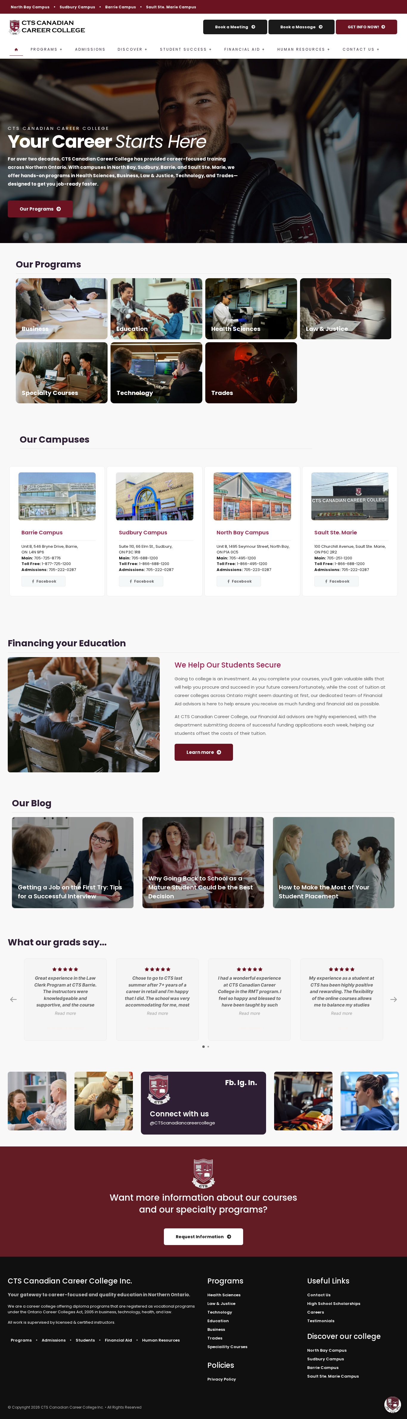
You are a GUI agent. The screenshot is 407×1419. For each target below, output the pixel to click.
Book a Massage (298, 27)
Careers (315, 1312)
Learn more (201, 752)
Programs (21, 1340)
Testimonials (320, 1321)
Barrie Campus (120, 7)
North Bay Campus (30, 7)
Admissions (54, 1340)
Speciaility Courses (227, 1347)
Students (85, 1340)
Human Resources (161, 1340)
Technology (156, 372)
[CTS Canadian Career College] (47, 27)
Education (156, 308)
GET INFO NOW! (363, 27)
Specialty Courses (62, 372)
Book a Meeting (232, 27)
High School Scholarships (333, 1303)
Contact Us (318, 1295)
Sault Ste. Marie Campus (171, 7)
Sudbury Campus (77, 7)
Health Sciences (251, 308)
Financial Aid (118, 1340)
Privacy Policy (221, 1379)
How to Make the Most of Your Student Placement (333, 862)
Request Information (200, 1237)
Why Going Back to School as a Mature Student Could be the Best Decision (203, 862)
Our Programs (37, 209)
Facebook (45, 581)
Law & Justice (346, 308)
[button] (392, 1404)
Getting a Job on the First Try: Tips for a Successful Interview (72, 862)
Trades (251, 372)
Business (62, 308)
